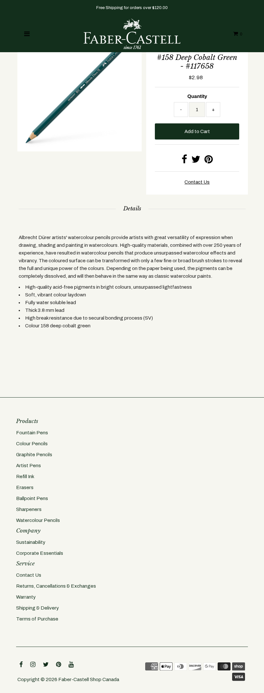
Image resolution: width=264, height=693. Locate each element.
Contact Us (28, 575)
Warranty (26, 597)
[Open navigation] (27, 34)
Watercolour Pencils (38, 520)
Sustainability (30, 542)
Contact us (197, 182)
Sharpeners (29, 509)
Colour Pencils (32, 443)
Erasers (24, 487)
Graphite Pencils (34, 454)
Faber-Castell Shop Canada (88, 679)
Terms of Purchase (37, 618)
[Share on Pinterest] (208, 161)
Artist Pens (28, 465)
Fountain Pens (32, 432)
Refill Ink (25, 476)
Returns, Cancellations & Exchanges (56, 586)
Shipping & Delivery (37, 608)
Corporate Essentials (39, 553)
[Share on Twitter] (195, 161)
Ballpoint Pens (32, 498)
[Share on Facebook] (184, 161)
